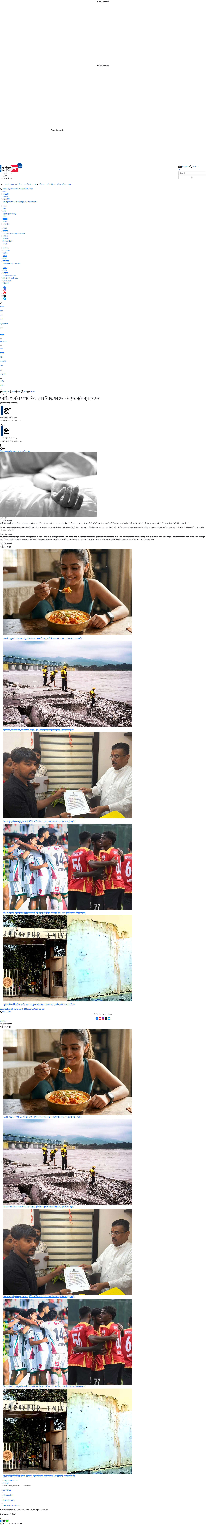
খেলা (35, 184)
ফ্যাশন (18, 201)
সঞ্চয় (69, 184)
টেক (26, 201)
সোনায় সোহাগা (7, 280)
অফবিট (5, 219)
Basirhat (3, 1009)
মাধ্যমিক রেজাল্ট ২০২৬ (9, 275)
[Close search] (179, 170)
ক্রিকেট (5, 213)
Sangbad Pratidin (10, 1480)
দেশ (16, 184)
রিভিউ (12, 233)
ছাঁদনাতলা (6, 283)
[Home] (11, 167)
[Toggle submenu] (1, 338)
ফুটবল (9, 213)
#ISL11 (6, 194)
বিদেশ (20, 184)
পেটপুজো (22, 201)
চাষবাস (5, 243)
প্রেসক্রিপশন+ (28, 184)
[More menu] (204, 184)
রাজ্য (12, 184)
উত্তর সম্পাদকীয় (15, 263)
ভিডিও (5, 258)
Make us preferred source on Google (15, 451)
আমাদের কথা (6, 263)
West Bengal (39, 1009)
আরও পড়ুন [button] (3, 1021)
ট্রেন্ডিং (5, 253)
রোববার (5, 267)
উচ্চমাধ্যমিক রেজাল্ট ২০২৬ (10, 278)
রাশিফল (64, 184)
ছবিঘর (59, 184)
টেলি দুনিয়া (22, 233)
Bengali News (13, 1009)
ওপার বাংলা (6, 224)
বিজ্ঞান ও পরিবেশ (7, 241)
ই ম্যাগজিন (6, 250)
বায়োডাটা (5, 238)
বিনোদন (42, 184)
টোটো (29, 201)
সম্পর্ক (13, 201)
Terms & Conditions (11, 1505)
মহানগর (7, 184)
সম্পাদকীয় (6, 261)
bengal (6, 1483)
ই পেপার (5, 248)
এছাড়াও (2, 385)
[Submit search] (192, 177)
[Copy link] (3, 425)
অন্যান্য (14, 213)
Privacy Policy (8, 1500)
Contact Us (7, 1495)
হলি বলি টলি (6, 233)
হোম (4, 191)
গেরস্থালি (33, 201)
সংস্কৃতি (16, 233)
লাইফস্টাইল (50, 184)
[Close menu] (1, 303)
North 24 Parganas (26, 1009)
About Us (7, 1490)
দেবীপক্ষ (5, 273)
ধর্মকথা (5, 221)
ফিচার (5, 270)
